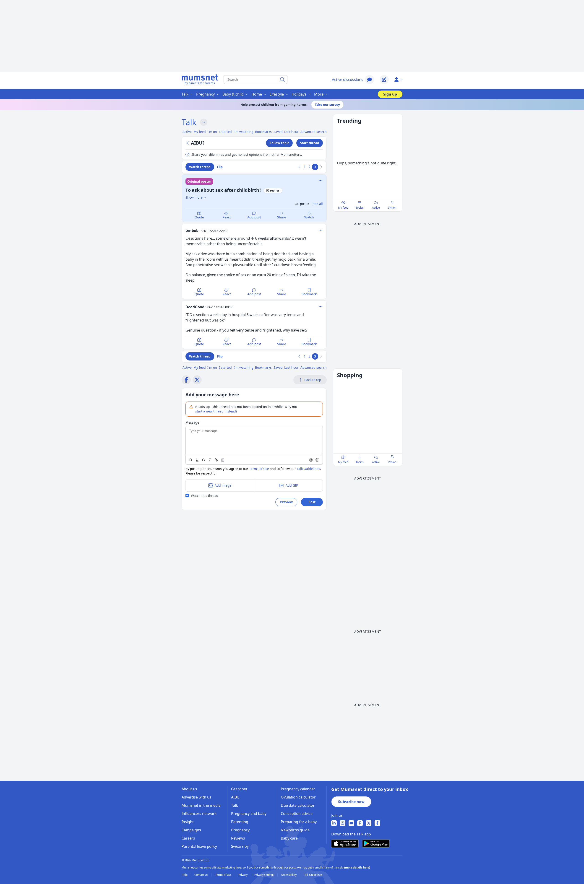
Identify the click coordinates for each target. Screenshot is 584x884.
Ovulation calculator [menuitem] (298, 797)
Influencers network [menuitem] (199, 813)
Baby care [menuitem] (289, 838)
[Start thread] (384, 79)
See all (318, 204)
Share (281, 217)
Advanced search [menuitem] (313, 132)
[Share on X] (197, 379)
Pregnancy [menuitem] (205, 94)
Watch (309, 217)
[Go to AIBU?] (188, 143)
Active (376, 208)
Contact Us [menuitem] (201, 875)
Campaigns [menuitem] (191, 829)
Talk (189, 122)
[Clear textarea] (222, 460)
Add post (254, 217)
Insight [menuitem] (188, 821)
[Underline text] (197, 460)
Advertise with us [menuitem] (196, 797)
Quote (199, 217)
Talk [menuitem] (185, 94)
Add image (223, 485)
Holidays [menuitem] (299, 94)
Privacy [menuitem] (243, 875)
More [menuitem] (318, 94)
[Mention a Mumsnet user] (311, 460)
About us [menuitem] (189, 788)
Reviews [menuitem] (238, 838)
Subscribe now (351, 801)
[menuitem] (334, 823)
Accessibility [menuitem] (289, 875)
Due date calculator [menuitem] (298, 805)
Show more (194, 197)
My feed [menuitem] (199, 132)
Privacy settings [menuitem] (264, 875)
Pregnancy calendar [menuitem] (298, 788)
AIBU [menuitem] (235, 797)
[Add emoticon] (317, 460)
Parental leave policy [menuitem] (199, 846)
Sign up (390, 94)
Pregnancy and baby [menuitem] (248, 813)
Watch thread (200, 167)
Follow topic (279, 143)
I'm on (392, 208)
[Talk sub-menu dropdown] (203, 122)
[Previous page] (299, 167)
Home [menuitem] (256, 94)
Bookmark (309, 294)
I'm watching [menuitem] (243, 132)
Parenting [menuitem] (239, 821)
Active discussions (347, 79)
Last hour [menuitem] (291, 132)
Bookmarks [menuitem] (263, 132)
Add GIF (292, 485)
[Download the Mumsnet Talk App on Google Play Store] (376, 844)
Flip (220, 167)
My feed (343, 208)
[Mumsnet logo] (200, 79)
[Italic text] (210, 460)
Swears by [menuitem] (240, 846)
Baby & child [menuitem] (233, 94)
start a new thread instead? (216, 411)
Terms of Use (259, 469)
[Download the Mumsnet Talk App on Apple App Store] (345, 844)
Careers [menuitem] (188, 838)
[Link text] (216, 460)
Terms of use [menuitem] (223, 875)
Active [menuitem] (187, 132)
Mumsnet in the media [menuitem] (201, 805)
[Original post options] (320, 180)
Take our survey (327, 104)
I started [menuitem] (225, 132)
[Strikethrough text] (203, 460)
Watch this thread (204, 495)
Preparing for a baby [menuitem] (299, 821)
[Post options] (320, 230)
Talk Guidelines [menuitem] (313, 875)
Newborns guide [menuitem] (295, 829)
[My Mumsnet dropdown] (398, 79)
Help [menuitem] (185, 875)
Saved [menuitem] (278, 132)
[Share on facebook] (186, 379)
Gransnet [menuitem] (239, 788)
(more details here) (357, 867)
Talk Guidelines (308, 469)
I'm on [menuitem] (212, 132)
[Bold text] (191, 460)
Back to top (312, 380)
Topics (360, 208)
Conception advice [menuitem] (297, 813)
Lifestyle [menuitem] (277, 94)
